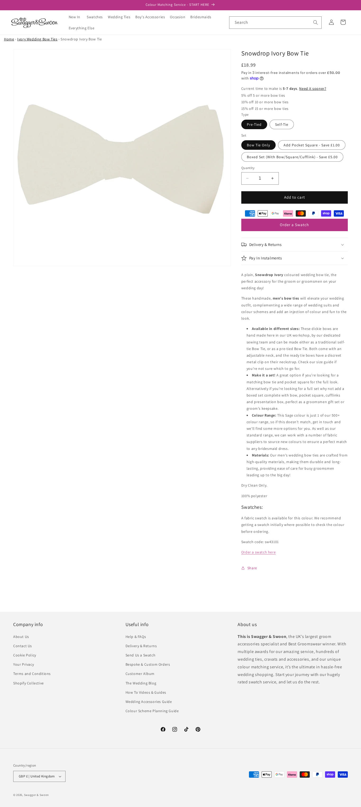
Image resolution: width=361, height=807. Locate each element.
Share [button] (252, 568)
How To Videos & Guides (146, 692)
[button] (97, 16)
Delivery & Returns (141, 645)
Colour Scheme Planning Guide (152, 710)
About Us (21, 636)
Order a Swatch (294, 224)
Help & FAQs (136, 636)
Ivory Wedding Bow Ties (37, 39)
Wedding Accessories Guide (149, 701)
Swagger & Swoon (36, 795)
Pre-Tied (254, 124)
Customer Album (140, 673)
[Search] (315, 22)
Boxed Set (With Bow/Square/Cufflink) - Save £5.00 (292, 157)
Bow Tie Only (258, 145)
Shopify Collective (28, 683)
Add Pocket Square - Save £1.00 (312, 145)
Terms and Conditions (32, 673)
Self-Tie (281, 124)
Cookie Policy (24, 655)
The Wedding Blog (141, 683)
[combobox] (275, 23)
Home (9, 39)
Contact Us (22, 645)
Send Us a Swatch (141, 655)
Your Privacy (23, 664)
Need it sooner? (312, 88)
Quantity (247, 168)
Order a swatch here (258, 552)
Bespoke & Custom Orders (148, 664)
